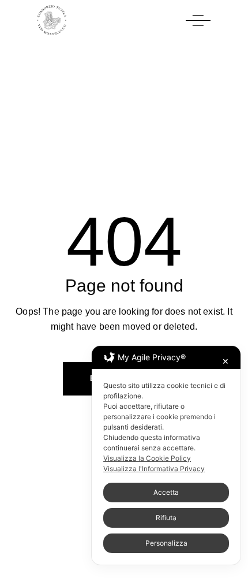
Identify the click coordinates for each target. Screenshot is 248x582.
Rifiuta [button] (166, 517)
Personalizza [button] (166, 543)
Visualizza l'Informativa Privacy (154, 468)
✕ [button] (225, 361)
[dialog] (166, 455)
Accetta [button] (166, 492)
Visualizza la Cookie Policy (147, 458)
